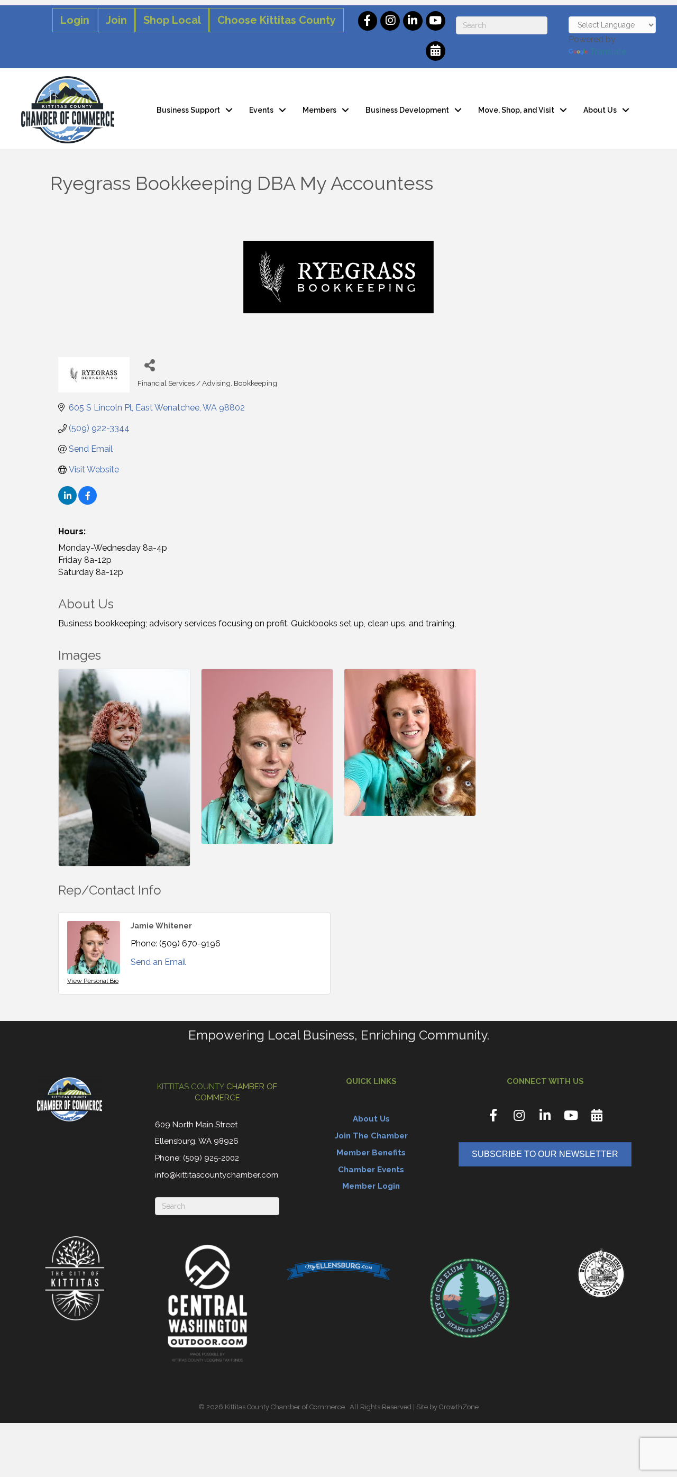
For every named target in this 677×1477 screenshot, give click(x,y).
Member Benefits (371, 1152)
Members (319, 110)
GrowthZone (459, 1407)
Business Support (188, 110)
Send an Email (158, 962)
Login (74, 20)
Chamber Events (371, 1169)
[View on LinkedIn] (67, 502)
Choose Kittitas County (276, 20)
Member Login (371, 1186)
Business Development (407, 110)
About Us (600, 110)
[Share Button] (149, 365)
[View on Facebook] (87, 502)
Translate (608, 52)
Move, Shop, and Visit (516, 110)
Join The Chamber (371, 1136)
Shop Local (172, 20)
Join (116, 20)
